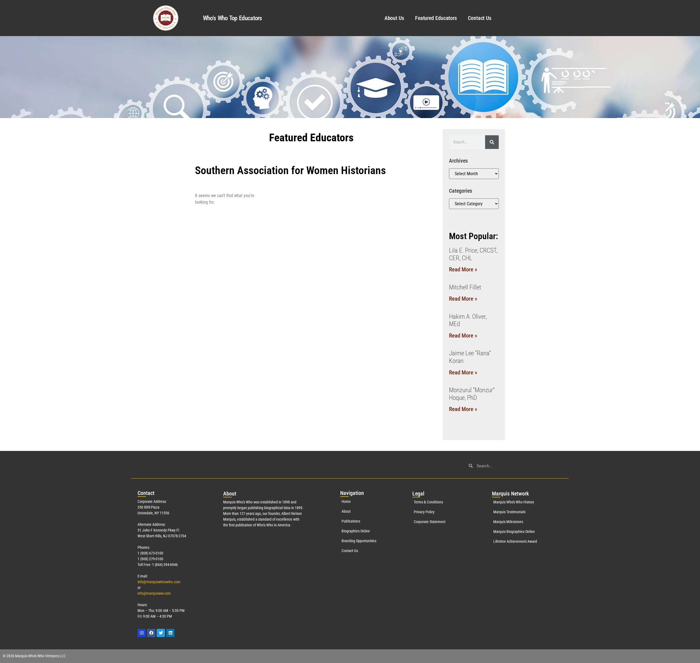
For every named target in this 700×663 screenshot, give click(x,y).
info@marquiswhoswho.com (159, 582)
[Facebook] (151, 633)
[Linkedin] (170, 633)
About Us (394, 18)
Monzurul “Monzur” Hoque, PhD (472, 393)
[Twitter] (161, 633)
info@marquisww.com (154, 593)
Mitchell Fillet (465, 287)
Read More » (463, 269)
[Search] (492, 142)
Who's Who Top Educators (232, 18)
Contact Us (479, 18)
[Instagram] (142, 633)
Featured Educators (436, 18)
